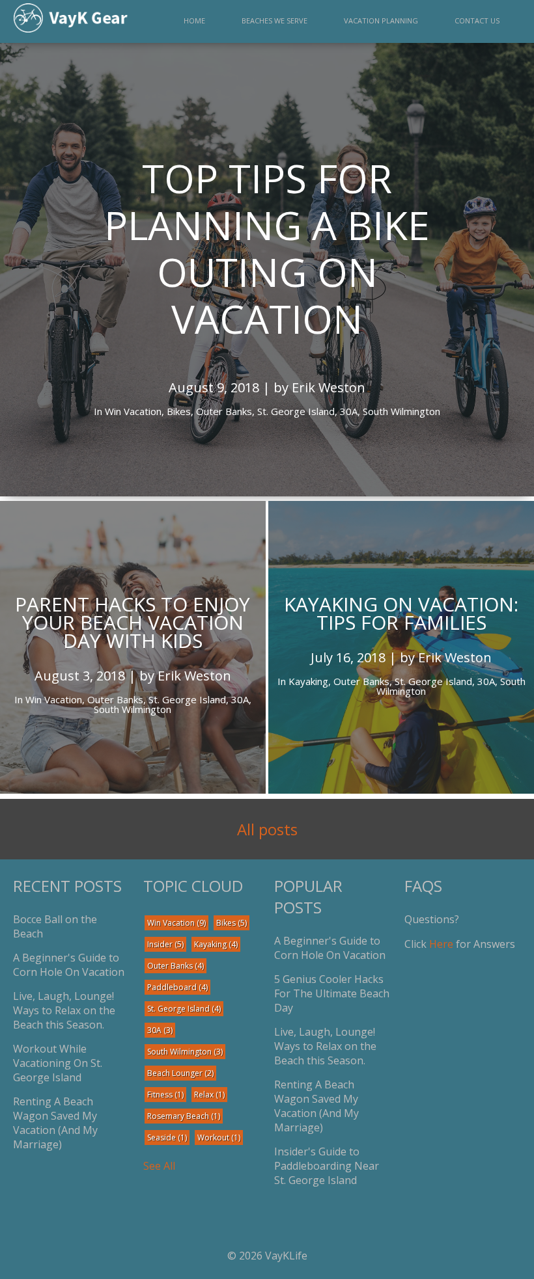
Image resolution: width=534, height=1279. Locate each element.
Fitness (165, 1094)
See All (159, 1166)
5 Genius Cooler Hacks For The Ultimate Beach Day (331, 993)
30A (160, 1030)
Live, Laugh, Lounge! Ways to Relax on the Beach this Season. (64, 1010)
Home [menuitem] (194, 20)
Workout (218, 1137)
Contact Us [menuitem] (477, 20)
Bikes (231, 922)
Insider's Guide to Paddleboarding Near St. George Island (326, 1165)
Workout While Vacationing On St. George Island (57, 1063)
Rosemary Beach (183, 1116)
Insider (165, 944)
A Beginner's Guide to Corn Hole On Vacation (68, 964)
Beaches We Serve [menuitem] (274, 20)
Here (441, 944)
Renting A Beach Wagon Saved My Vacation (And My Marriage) (55, 1122)
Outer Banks (175, 965)
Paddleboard (177, 987)
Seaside (167, 1137)
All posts (267, 829)
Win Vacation (176, 922)
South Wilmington (185, 1051)
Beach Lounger (180, 1073)
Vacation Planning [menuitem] (381, 20)
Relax (209, 1094)
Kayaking (216, 944)
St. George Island (184, 1008)
